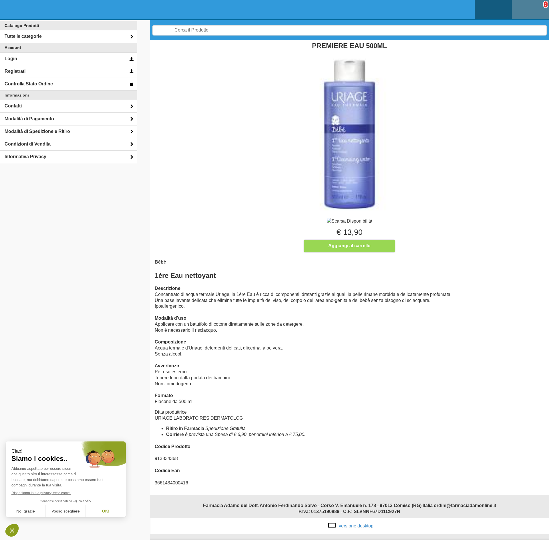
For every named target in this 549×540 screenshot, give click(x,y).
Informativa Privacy (25, 156)
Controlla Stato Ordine (29, 83)
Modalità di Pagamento (29, 118)
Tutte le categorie (23, 36)
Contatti (13, 105)
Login (11, 58)
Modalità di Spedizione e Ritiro (37, 131)
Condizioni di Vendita (28, 144)
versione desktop (356, 525)
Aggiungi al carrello (349, 245)
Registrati (15, 71)
